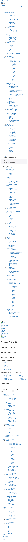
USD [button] (2, 2)
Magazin (5, 156)
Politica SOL (21, 376)
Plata (5, 365)
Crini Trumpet (12, 193)
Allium (10, 215)
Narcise (8, 237)
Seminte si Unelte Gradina (8, 439)
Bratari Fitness (12, 268)
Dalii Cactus (11, 197)
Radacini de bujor (7, 375)
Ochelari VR (11, 272)
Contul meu (5, 536)
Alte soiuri (11, 170)
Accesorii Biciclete (13, 249)
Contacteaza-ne (22, 379)
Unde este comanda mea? (9, 368)
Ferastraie (11, 313)
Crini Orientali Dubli (13, 192)
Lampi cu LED (12, 256)
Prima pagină (6, 155)
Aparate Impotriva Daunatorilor (15, 252)
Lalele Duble (12, 229)
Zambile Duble (12, 240)
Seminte (8, 280)
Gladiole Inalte (12, 204)
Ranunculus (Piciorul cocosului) (13, 211)
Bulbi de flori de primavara (8, 394)
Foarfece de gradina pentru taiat (16, 315)
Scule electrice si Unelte (11, 279)
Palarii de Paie (12, 246)
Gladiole (8, 202)
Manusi (10, 276)
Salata (13, 304)
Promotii (8, 278)
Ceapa (13, 291)
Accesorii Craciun (12, 473)
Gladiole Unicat (12, 207)
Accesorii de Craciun (13, 251)
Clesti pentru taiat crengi (14, 312)
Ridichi (13, 301)
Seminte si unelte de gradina (10, 381)
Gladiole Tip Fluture (13, 206)
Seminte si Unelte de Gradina (10, 244)
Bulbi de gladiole (7, 374)
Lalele (7, 225)
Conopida (14, 293)
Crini (7, 187)
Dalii (7, 195)
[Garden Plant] (4, 5)
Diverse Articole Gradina (11, 257)
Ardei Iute (14, 287)
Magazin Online (6, 538)
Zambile (8, 238)
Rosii (13, 302)
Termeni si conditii (7, 369)
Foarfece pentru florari (14, 316)
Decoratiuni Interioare (13, 255)
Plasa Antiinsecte (13, 264)
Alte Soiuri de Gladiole (14, 203)
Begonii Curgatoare (13, 181)
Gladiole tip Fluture (12, 398)
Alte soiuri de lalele (13, 226)
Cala (10, 172)
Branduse (8, 223)
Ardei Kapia (14, 289)
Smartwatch (11, 274)
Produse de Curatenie (11, 275)
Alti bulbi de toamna (10, 214)
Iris (9, 221)
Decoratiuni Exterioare (14, 253)
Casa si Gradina (9, 248)
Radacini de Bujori (10, 210)
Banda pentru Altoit (13, 259)
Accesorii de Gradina (10, 245)
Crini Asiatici (11, 188)
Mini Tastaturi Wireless (14, 271)
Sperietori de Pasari (13, 266)
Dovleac (13, 294)
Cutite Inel (11, 261)
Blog (5, 362)
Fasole (13, 295)
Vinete (13, 308)
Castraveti (14, 290)
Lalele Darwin (12, 227)
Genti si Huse (12, 270)
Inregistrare (5, 540)
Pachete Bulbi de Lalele (14, 236)
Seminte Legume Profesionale (15, 285)
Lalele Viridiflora (12, 234)
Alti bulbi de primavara (11, 169)
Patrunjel (14, 300)
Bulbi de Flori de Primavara (9, 167)
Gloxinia (11, 176)
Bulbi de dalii (6, 376)
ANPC (20, 375)
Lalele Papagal (12, 230)
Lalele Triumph (12, 233)
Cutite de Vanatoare (13, 260)
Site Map (21, 374)
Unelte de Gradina (10, 310)
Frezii (10, 174)
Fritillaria (11, 218)
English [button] (7, 0)
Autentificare (5, 539)
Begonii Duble (12, 182)
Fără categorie (7, 242)
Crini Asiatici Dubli (13, 189)
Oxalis (10, 222)
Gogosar (14, 297)
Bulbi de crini (6, 378)
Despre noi (21, 378)
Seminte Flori (12, 282)
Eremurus (11, 216)
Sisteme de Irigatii (10, 309)
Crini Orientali (12, 191)
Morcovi (13, 298)
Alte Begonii (11, 180)
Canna (10, 173)
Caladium (8, 185)
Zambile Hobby (12, 241)
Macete (10, 317)
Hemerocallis (9, 208)
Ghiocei (10, 219)
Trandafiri (6, 319)
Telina (13, 305)
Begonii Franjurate (13, 184)
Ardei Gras (14, 286)
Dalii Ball (11, 196)
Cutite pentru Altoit (13, 263)
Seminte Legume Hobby (14, 283)
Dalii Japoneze (12, 200)
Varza (13, 306)
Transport (6, 366)
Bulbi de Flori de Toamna (9, 212)
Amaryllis (8, 177)
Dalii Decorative (12, 199)
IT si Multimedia (9, 267)
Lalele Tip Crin (12, 231)
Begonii (8, 178)
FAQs (5, 364)
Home (4, 393)
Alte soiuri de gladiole (12, 401)
